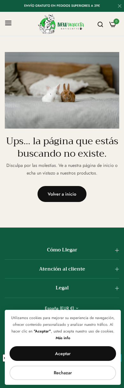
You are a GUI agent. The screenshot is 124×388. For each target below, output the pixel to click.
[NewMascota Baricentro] (62, 23)
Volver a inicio (62, 194)
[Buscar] (100, 24)
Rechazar (63, 372)
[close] (119, 7)
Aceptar (63, 353)
